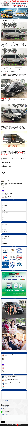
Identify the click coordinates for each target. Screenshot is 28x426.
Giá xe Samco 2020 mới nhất (8, 196)
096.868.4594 (21, 425)
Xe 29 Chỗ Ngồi (5, 226)
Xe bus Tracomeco (5, 205)
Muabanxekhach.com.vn (7, 162)
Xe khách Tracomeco (5, 215)
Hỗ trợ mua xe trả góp (4, 408)
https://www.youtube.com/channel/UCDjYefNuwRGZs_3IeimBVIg (14, 167)
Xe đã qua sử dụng (5, 238)
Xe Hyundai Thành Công (6, 203)
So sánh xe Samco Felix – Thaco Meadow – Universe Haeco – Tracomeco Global (13, 183)
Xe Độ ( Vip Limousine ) (6, 236)
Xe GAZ (4, 219)
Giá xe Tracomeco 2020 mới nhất (8, 193)
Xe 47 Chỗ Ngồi (5, 229)
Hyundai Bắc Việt (7, 151)
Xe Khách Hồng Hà (5, 210)
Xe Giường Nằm (5, 231)
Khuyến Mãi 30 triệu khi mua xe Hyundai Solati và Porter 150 (11, 376)
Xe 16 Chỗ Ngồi (5, 224)
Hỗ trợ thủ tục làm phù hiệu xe (5, 411)
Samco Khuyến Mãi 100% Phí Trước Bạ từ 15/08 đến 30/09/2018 (11, 379)
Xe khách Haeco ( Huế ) (5, 207)
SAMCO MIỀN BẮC (8, 166)
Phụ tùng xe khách (5, 243)
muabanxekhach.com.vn (5, 404)
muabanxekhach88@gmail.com (8, 163)
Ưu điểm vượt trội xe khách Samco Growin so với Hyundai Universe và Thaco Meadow (14, 180)
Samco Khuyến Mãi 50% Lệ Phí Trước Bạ (9, 385)
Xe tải (3, 241)
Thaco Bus (4, 217)
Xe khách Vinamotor (5, 212)
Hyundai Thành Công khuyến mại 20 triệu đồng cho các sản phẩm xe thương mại (13, 382)
